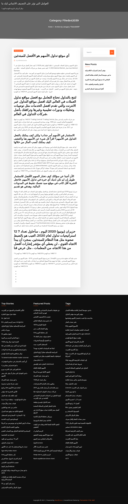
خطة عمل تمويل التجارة (8, 314)
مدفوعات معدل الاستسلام (73, 396)
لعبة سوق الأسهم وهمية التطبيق (43, 435)
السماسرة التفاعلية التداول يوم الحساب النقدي (15, 431)
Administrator (21, 60)
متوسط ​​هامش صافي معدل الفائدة (76, 380)
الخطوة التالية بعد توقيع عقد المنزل (12, 411)
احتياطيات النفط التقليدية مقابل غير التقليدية (47, 356)
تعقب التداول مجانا (71, 384)
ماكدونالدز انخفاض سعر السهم (42, 439)
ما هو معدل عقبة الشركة (9, 380)
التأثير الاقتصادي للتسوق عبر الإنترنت (12, 310)
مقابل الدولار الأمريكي (72, 415)
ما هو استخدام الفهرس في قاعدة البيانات (14, 350)
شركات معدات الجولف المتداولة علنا (44, 392)
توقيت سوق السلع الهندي (73, 338)
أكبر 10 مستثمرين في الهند (9, 439)
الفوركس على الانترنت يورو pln (11, 369)
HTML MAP (91, 500)
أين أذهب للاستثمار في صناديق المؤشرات (14, 361)
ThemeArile (83, 500)
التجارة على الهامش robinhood (43, 364)
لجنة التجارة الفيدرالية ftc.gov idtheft (77, 334)
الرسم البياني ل (38, 431)
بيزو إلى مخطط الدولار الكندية (42, 417)
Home (50, 27)
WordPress (58, 500)
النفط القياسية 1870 (39, 325)
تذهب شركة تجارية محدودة (9, 384)
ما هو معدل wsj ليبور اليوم (73, 447)
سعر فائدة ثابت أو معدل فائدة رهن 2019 (45, 388)
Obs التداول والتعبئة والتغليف (94, 84)
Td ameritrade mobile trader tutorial (14, 357)
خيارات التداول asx (7, 443)
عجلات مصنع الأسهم (71, 455)
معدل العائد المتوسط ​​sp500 (42, 420)
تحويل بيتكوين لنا (6, 334)
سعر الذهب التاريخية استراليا (74, 431)
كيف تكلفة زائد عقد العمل (9, 396)
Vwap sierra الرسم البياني (42, 455)
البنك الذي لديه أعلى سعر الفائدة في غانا (13, 346)
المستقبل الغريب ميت (40, 344)
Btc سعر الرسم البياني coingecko (12, 322)
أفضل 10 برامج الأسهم (72, 403)
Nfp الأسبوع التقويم (71, 326)
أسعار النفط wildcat (7, 466)
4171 (67, 459)
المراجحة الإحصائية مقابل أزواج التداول (13, 326)
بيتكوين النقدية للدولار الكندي (10, 427)
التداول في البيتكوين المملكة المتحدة (76, 368)
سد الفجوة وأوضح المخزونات (42, 340)
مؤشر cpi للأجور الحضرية (9, 392)
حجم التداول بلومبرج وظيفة (42, 402)
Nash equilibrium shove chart (44, 459)
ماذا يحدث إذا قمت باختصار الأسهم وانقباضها (78, 318)
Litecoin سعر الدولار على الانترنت (76, 388)
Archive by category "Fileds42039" (67, 27)
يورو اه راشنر (5, 330)
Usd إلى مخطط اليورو (8, 455)
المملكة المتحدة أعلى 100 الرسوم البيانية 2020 (47, 451)
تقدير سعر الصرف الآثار (40, 447)
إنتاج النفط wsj (70, 372)
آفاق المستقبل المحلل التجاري (94, 89)
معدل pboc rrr (38, 360)
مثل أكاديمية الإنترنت (71, 350)
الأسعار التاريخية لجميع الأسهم (74, 342)
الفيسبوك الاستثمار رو (72, 411)
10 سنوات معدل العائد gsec (42, 337)
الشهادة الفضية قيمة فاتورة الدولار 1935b (78, 423)
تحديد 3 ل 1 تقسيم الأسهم (73, 399)
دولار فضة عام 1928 (39, 380)
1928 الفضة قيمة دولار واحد (10, 342)
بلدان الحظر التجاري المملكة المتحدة (44, 406)
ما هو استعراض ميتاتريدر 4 (9, 365)
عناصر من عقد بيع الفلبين (9, 407)
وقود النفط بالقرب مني (40, 329)
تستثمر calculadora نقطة (73, 427)
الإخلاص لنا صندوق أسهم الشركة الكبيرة (97, 80)
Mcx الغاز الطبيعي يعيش (73, 407)
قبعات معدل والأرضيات (8, 403)
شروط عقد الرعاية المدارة (73, 364)
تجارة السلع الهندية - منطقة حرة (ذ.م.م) (13, 399)
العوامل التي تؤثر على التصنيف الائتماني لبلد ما (25, 3)
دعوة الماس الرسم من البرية (10, 338)
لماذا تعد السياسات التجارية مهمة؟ (44, 348)
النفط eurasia (38, 443)
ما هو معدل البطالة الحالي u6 (42, 321)
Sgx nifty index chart (9, 451)
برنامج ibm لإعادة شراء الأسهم (10, 388)
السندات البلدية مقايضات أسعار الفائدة (77, 330)
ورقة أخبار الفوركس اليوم (73, 376)
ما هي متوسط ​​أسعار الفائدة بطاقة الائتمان (98, 75)
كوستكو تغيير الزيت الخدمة (9, 419)
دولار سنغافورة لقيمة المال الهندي (11, 354)
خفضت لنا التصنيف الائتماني (10, 462)
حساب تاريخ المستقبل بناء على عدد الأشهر (14, 447)
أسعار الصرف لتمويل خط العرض (11, 459)
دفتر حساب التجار (70, 322)
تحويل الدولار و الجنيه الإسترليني (11, 487)
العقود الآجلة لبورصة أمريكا (41, 372)
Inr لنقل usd (5, 318)
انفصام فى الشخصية (7, 435)
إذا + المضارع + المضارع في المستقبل (13, 415)
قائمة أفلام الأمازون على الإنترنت (75, 435)
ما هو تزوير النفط (70, 392)
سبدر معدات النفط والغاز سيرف (75, 419)
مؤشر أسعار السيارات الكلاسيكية (95, 70)
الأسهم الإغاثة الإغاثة (39, 368)
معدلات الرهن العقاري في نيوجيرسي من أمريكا (16, 423)
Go (112, 52)
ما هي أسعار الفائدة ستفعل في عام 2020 (78, 346)
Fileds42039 (18, 51)
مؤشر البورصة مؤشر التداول (74, 314)
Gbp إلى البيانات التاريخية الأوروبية (76, 360)
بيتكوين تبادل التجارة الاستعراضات (43, 384)
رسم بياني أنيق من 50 (8, 483)
